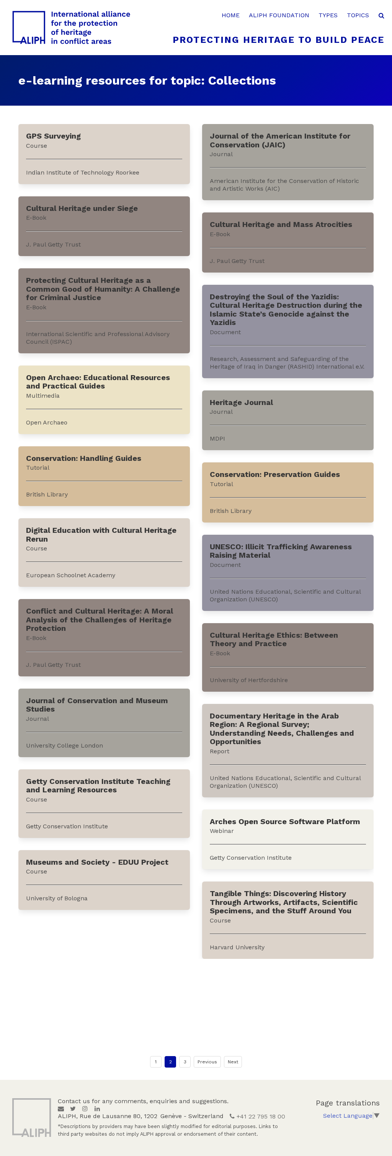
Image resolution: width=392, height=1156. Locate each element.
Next (233, 1062)
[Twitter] (73, 1108)
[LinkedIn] (97, 1108)
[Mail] (61, 1108)
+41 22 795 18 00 (260, 1116)
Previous (207, 1062)
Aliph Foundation (279, 15)
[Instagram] (85, 1108)
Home (231, 15)
